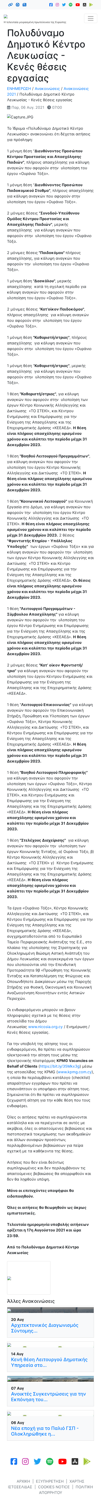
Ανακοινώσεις (47, 88)
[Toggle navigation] (90, 18)
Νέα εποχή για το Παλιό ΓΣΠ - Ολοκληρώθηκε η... (45, 1431)
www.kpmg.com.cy (75, 1071)
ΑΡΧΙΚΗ (23, 1481)
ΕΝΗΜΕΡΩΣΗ (19, 88)
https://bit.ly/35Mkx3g (60, 1066)
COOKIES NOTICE (54, 1487)
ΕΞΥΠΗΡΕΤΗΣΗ (50, 1481)
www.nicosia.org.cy (45, 1026)
